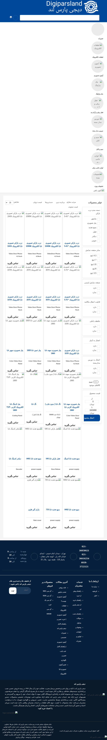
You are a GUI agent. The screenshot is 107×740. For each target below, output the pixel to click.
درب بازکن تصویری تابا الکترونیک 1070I (14, 298)
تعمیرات (100, 38)
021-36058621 (84, 548)
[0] (8, 18)
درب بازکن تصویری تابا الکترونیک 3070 (53, 298)
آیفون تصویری (98, 75)
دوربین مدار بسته (97, 131)
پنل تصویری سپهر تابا (15, 350)
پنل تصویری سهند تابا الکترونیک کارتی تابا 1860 (72, 407)
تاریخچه (94, 591)
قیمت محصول (94, 393)
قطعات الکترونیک (97, 57)
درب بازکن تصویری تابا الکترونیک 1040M (53, 244)
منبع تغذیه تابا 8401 (33, 459)
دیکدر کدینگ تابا (15, 459)
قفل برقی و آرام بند (97, 112)
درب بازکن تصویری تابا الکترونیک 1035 (72, 351)
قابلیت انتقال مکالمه (92, 302)
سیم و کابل (99, 149)
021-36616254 (84, 556)
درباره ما (94, 586)
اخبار (95, 595)
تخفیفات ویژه (99, 186)
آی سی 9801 (47, 591)
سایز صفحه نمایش (93, 250)
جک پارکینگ (99, 94)
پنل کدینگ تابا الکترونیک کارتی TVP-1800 (15, 407)
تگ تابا (33, 404)
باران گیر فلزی (33, 510)
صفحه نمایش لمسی (92, 283)
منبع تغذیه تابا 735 (53, 510)
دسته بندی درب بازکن (94, 211)
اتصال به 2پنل (94, 340)
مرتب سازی (71, 202)
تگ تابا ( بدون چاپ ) (53, 404)
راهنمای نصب (77, 614)
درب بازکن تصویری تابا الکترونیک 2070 (34, 298)
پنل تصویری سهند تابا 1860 (53, 351)
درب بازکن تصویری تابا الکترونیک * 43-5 (72, 244)
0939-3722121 (84, 564)
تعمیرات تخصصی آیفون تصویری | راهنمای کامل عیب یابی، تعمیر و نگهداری (61, 646)
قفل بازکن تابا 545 (53, 459)
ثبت (12, 591)
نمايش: (16, 202)
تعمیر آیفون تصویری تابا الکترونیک (62, 669)
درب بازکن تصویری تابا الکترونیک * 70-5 (72, 298)
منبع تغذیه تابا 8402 (72, 510)
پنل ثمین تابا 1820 (34, 350)
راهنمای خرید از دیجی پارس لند (77, 604)
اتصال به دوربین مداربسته (94, 361)
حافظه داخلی (95, 321)
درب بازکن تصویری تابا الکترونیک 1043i (14, 244)
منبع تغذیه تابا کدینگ (72, 459)
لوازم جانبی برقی (97, 168)
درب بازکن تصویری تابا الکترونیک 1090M (34, 244)
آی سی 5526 (47, 595)
